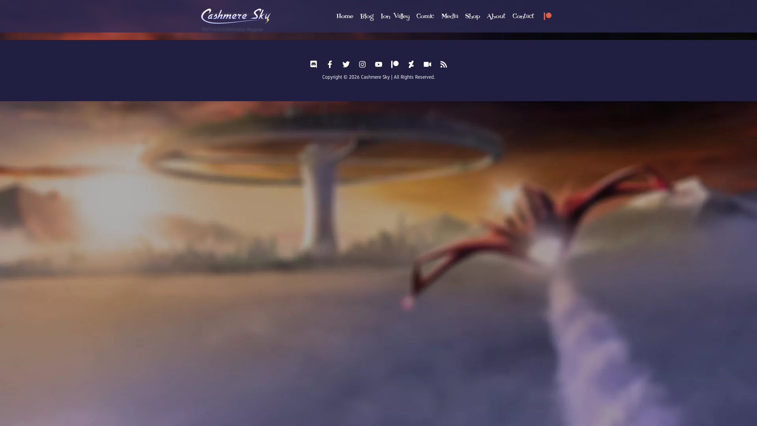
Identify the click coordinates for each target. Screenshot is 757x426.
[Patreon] (547, 16)
